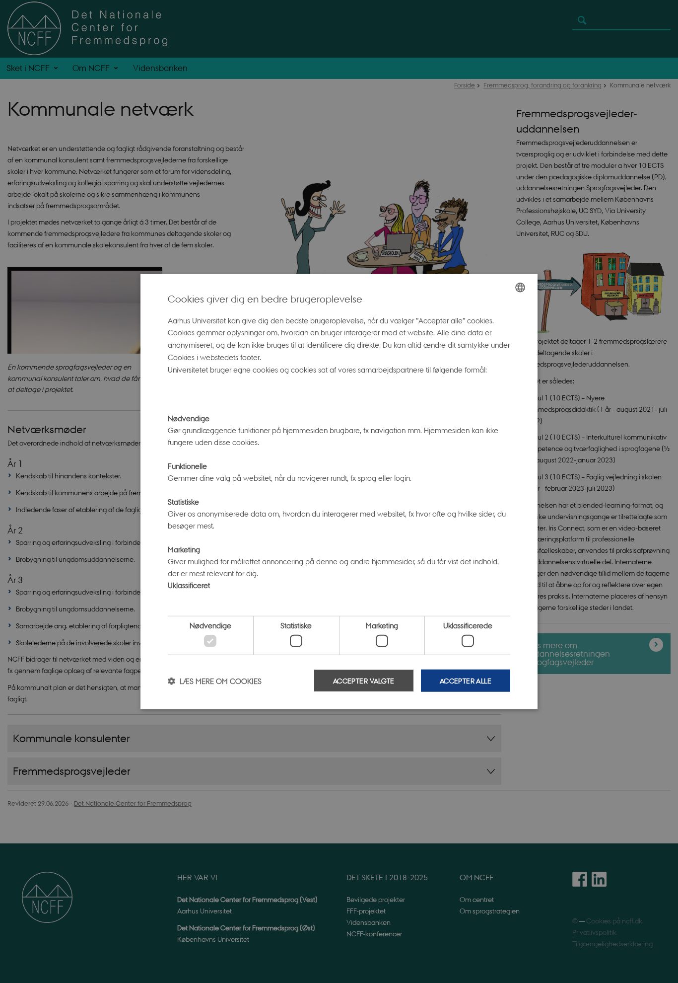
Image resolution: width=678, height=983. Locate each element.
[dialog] (339, 491)
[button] (215, 680)
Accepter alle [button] (465, 680)
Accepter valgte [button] (364, 680)
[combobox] (520, 287)
